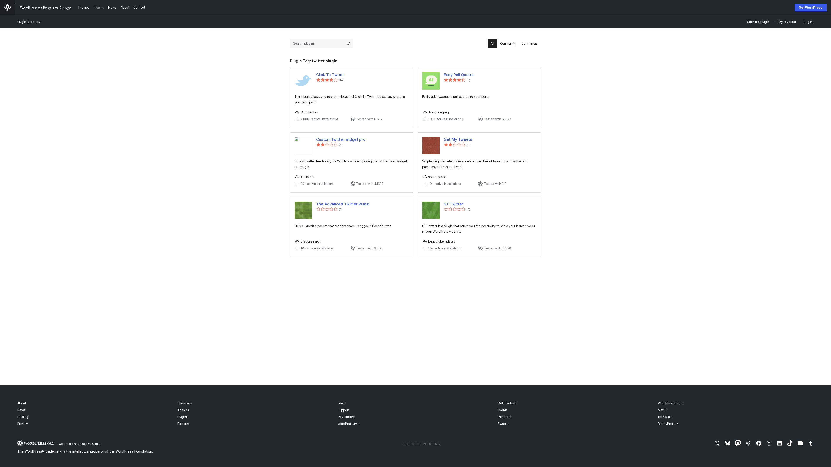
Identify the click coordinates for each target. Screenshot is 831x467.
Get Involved (507, 403)
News (21, 410)
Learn (342, 403)
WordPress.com (671, 403)
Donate (505, 417)
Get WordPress (811, 7)
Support (343, 410)
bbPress (665, 417)
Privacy (22, 423)
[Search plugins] (348, 43)
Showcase (184, 403)
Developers (346, 417)
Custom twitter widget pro (341, 139)
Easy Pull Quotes (459, 74)
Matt (663, 410)
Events (502, 410)
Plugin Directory (28, 22)
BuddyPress (668, 423)
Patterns (183, 423)
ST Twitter (453, 204)
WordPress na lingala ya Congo (80, 443)
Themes (183, 410)
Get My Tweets (458, 139)
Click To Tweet (330, 74)
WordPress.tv (349, 423)
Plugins (182, 417)
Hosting (22, 417)
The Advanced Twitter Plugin (342, 204)
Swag (503, 423)
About (21, 403)
